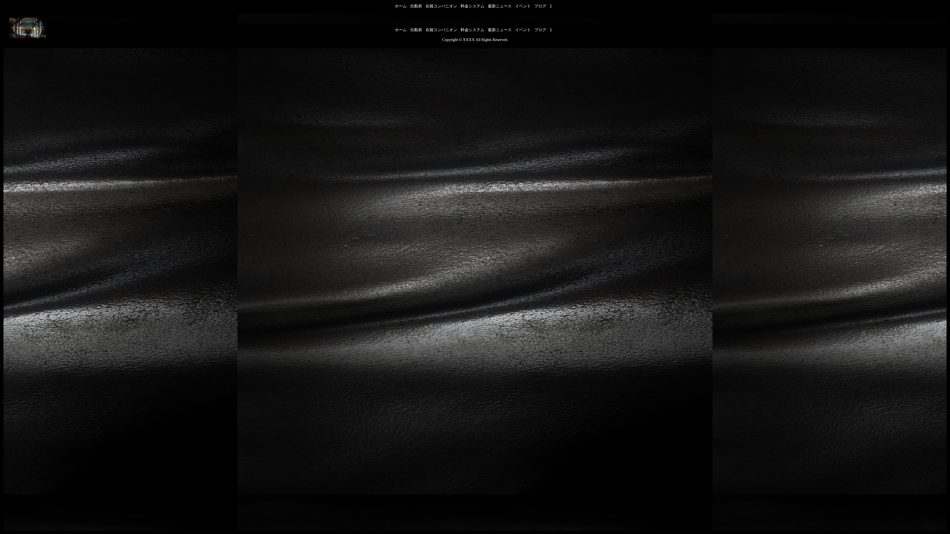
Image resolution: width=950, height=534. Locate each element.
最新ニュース (500, 6)
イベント (523, 6)
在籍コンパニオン (441, 6)
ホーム (401, 6)
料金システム (472, 6)
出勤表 (416, 6)
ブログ (540, 6)
